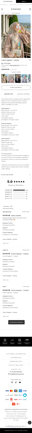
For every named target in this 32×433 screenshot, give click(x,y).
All (8, 13)
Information (16, 357)
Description (8, 94)
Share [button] (7, 243)
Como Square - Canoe (10, 239)
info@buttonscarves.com (17, 374)
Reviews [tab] (6, 206)
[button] (2, 9)
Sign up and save (16, 365)
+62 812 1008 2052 (17, 371)
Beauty (24, 1)
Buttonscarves (8, 1)
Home (3, 13)
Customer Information (16, 353)
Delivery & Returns (23, 94)
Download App (16, 361)
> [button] (16, 322)
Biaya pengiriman (14, 65)
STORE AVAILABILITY (16, 87)
